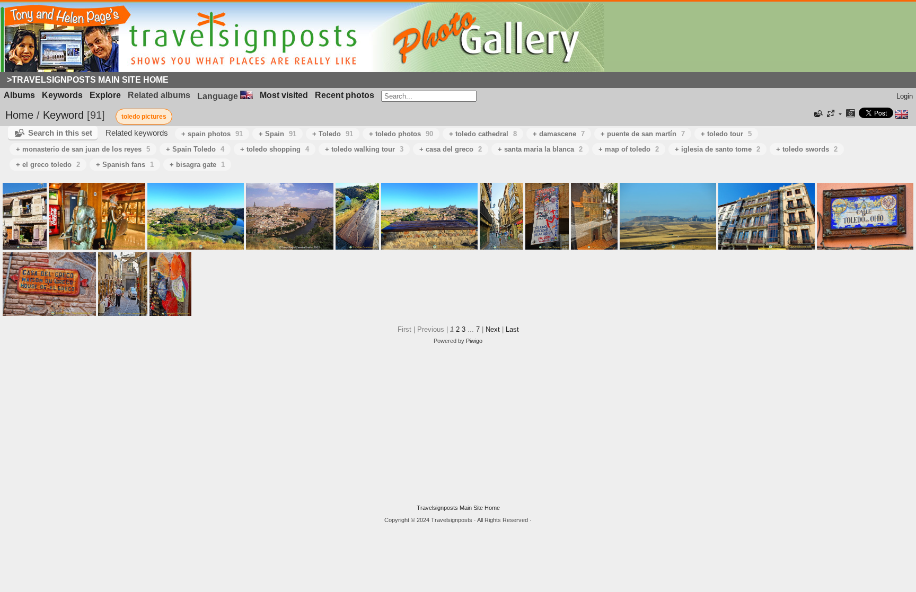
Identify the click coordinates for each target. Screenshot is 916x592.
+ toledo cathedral (483, 134)
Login (904, 96)
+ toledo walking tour (364, 149)
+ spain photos (212, 134)
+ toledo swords (807, 149)
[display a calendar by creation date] (850, 114)
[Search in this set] (817, 114)
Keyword (63, 115)
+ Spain (277, 134)
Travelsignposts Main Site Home (458, 508)
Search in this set (60, 132)
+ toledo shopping (274, 149)
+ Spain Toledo (195, 149)
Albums (19, 95)
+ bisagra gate (197, 165)
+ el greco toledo (48, 165)
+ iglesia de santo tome (717, 149)
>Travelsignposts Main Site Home (88, 79)
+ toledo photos (401, 134)
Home (19, 115)
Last (512, 329)
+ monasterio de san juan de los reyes (83, 149)
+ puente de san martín (643, 134)
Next (493, 329)
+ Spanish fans (125, 165)
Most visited (284, 95)
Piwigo (474, 341)
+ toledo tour (726, 134)
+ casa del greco (450, 149)
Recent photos (344, 95)
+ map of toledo (628, 149)
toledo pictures (143, 116)
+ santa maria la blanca (540, 149)
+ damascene (559, 134)
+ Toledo (332, 134)
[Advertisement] (458, 424)
